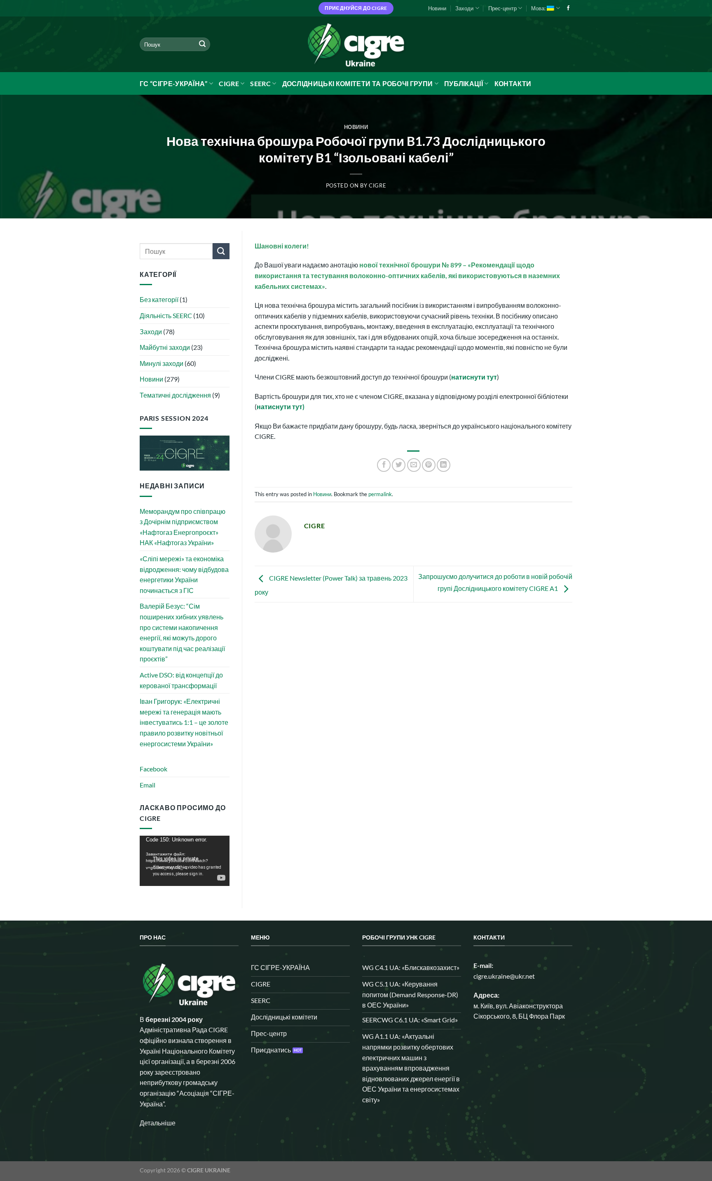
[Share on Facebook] (384, 465)
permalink (380, 494)
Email (147, 785)
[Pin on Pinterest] (429, 465)
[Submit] (202, 44)
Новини (437, 8)
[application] (185, 861)
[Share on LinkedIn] (443, 465)
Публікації (463, 83)
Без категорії (159, 299)
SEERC (260, 83)
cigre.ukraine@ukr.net (504, 976)
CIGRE (229, 83)
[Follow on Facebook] (568, 8)
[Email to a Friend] (414, 465)
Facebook (153, 769)
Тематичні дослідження (175, 395)
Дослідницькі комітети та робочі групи (357, 83)
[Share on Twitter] (398, 465)
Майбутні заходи (165, 347)
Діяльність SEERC (166, 315)
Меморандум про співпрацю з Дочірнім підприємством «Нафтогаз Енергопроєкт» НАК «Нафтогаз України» (182, 527)
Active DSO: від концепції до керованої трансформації (181, 680)
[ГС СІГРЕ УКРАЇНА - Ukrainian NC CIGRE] (356, 44)
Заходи (464, 8)
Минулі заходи (161, 363)
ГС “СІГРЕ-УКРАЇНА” (174, 83)
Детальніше (158, 1123)
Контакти (513, 83)
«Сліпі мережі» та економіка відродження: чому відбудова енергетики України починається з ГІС (184, 574)
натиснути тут (474, 377)
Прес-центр (502, 8)
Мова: (539, 8)
